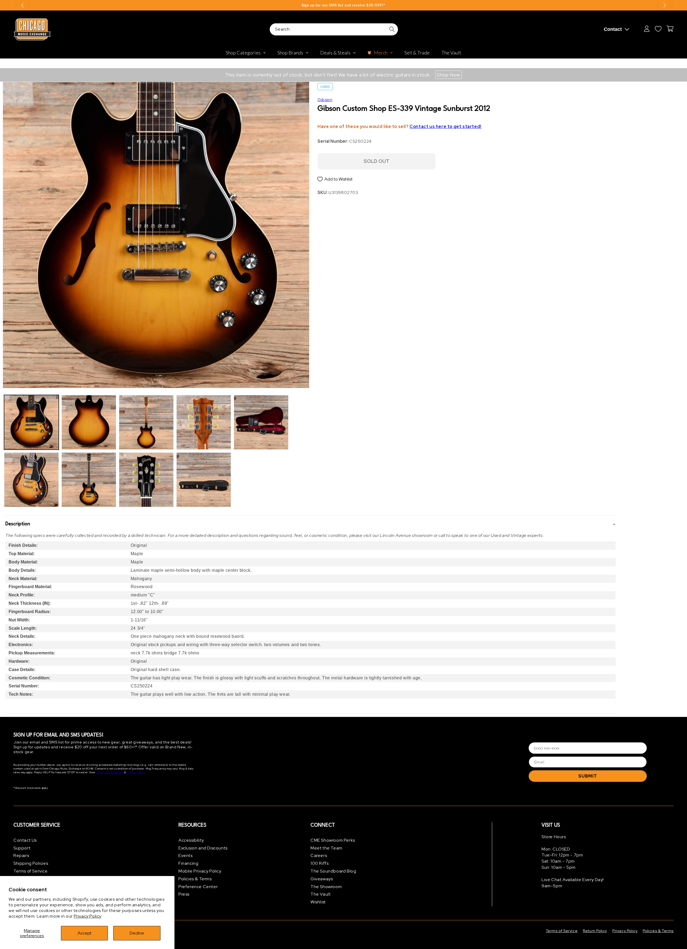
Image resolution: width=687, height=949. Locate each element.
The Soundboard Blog (333, 871)
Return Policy (595, 930)
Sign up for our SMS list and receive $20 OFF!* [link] (343, 5)
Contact (613, 29)
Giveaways (321, 879)
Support (21, 848)
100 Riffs (319, 863)
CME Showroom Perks (332, 840)
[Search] (392, 29)
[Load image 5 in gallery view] (146, 422)
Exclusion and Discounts (203, 848)
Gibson (324, 99)
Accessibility (191, 840)
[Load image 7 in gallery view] (203, 422)
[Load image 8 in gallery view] (203, 479)
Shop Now (448, 75)
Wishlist (318, 902)
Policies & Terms (195, 879)
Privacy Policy (87, 916)
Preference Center (198, 886)
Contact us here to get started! (445, 126)
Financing (188, 863)
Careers (318, 856)
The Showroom (326, 886)
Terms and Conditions (110, 772)
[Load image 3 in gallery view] (88, 422)
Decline (137, 933)
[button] (310, 524)
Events (185, 856)
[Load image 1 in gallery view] (31, 422)
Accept (85, 933)
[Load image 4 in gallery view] (88, 479)
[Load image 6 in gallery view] (146, 479)
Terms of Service (30, 871)
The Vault (320, 894)
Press (183, 894)
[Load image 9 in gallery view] (261, 422)
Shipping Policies (30, 863)
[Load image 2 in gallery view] (31, 479)
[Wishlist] (658, 29)
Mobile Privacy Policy (199, 871)
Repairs (21, 856)
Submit (587, 776)
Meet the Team (326, 848)
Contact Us (25, 840)
